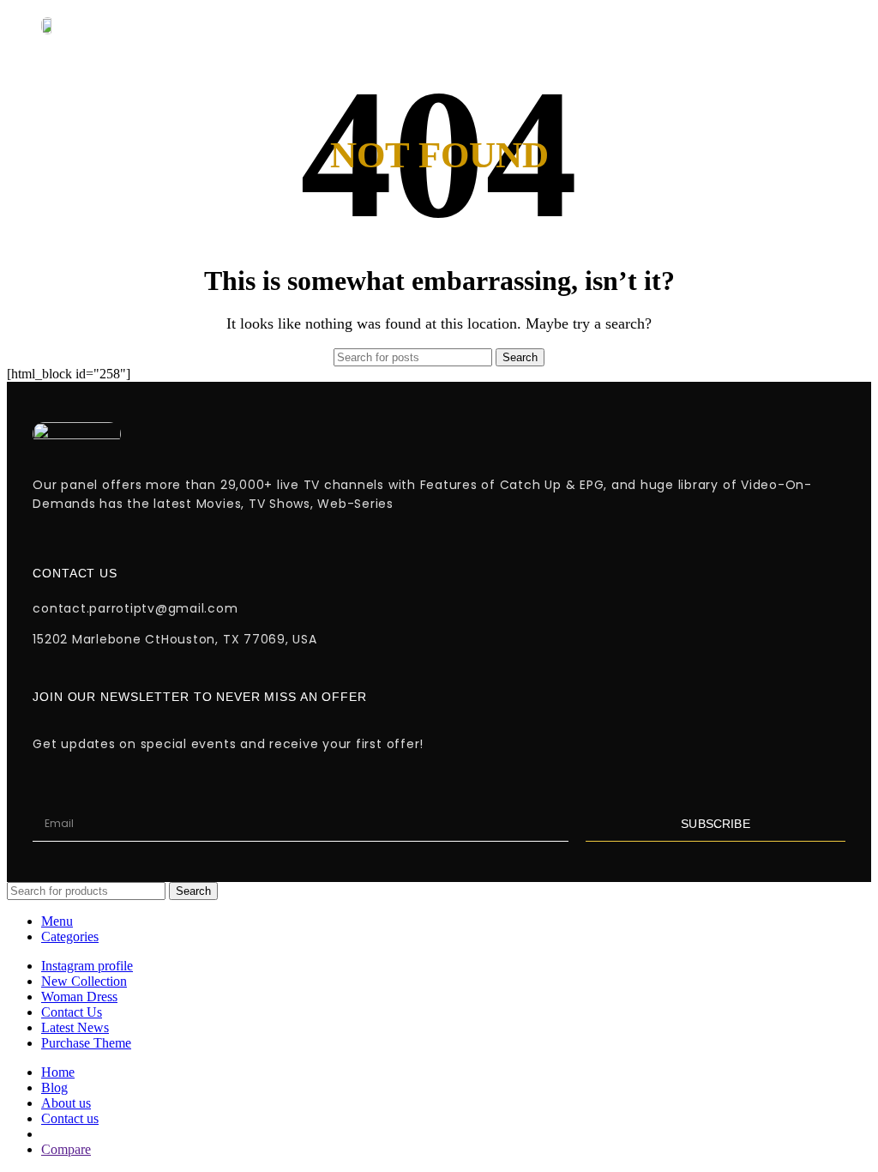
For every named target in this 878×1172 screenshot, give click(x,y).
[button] (547, 25)
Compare (66, 1149)
